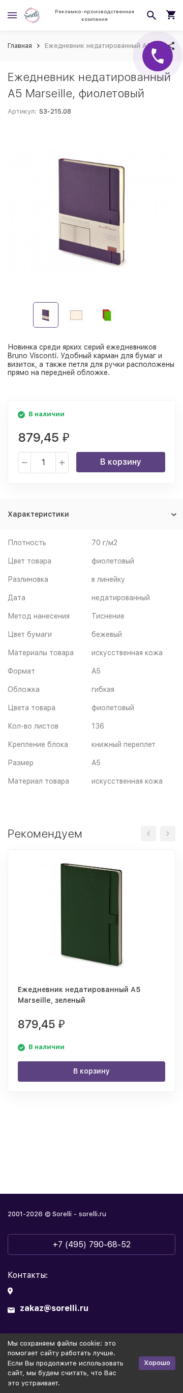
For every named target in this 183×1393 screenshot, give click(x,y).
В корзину (120, 462)
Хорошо (157, 1363)
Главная (20, 45)
